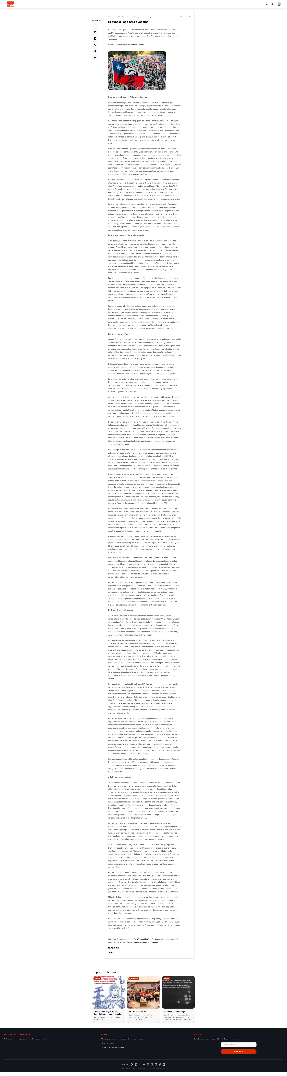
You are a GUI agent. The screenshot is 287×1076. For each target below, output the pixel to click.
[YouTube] (144, 1064)
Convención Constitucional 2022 (150, 939)
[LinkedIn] (164, 1064)
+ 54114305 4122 (108, 1043)
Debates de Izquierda (128, 17)
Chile (111, 952)
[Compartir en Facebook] (94, 26)
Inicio (118, 17)
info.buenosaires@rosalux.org (113, 1047)
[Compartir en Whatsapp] (94, 44)
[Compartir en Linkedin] (94, 38)
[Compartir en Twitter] (94, 32)
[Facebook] (132, 1064)
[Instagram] (136, 1064)
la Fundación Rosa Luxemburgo (147, 942)
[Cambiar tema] (272, 4)
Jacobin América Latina (140, 44)
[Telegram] (152, 1064)
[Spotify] (148, 1064)
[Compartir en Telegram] (94, 51)
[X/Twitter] (140, 1064)
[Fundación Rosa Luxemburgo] (10, 4)
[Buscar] (267, 4)
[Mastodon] (156, 1064)
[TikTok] (160, 1064)
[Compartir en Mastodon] (94, 57)
